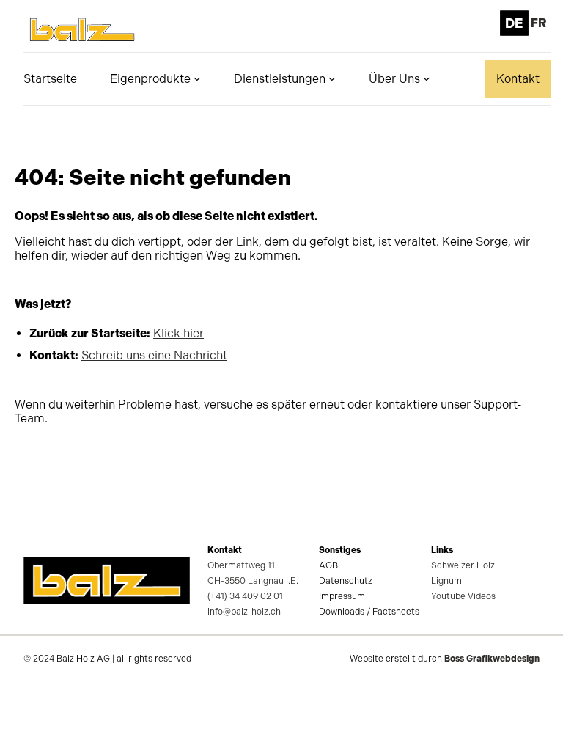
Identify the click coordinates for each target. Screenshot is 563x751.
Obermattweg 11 (241, 565)
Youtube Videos (463, 596)
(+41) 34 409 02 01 (245, 596)
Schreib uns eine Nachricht (154, 355)
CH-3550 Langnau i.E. (252, 581)
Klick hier (178, 333)
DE (513, 23)
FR (539, 23)
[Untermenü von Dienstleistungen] (332, 78)
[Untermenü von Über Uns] (426, 78)
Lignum (446, 581)
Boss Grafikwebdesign (492, 658)
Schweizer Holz (463, 565)
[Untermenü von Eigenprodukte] (197, 78)
